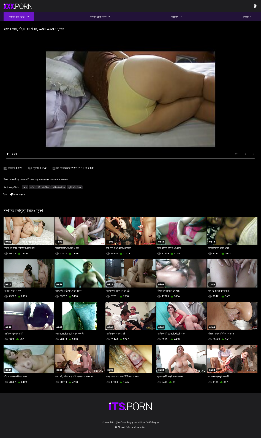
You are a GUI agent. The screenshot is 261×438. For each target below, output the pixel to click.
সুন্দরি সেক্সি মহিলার (59, 187)
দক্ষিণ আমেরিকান (43, 187)
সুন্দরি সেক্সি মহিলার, (74, 187)
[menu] (255, 6)
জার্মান (32, 187)
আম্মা (25, 187)
